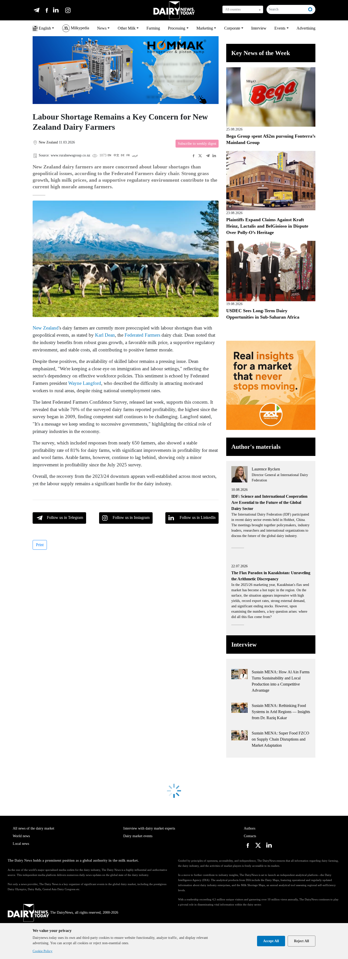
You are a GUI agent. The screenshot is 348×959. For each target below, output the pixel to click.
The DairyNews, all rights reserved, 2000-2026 (84, 912)
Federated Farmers (142, 335)
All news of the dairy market (33, 828)
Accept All (271, 941)
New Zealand (46, 328)
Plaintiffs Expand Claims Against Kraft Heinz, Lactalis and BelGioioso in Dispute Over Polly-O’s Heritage (267, 226)
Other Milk (127, 28)
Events (279, 28)
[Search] (310, 9)
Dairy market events (137, 836)
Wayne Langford (84, 383)
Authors (249, 828)
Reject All (301, 941)
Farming (153, 28)
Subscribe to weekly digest (197, 144)
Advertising (306, 28)
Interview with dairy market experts (149, 828)
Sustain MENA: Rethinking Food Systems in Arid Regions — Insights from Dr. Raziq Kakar (281, 711)
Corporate (232, 28)
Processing (176, 28)
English (44, 28)
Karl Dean (105, 335)
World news (21, 836)
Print (40, 545)
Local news (21, 844)
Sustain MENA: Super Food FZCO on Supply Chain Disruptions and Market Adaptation (280, 739)
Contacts (250, 836)
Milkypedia (79, 28)
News (101, 28)
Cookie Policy (42, 951)
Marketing (204, 28)
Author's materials (255, 446)
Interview (258, 28)
